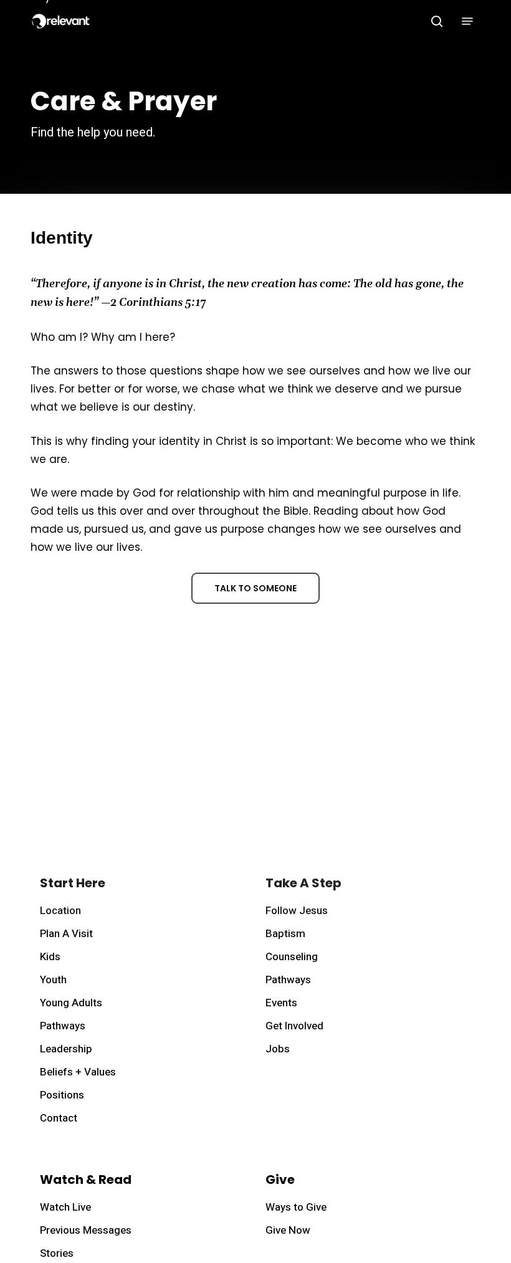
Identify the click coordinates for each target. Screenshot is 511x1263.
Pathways (62, 1026)
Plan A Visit (66, 933)
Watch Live (65, 1207)
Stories (57, 1253)
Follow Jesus (296, 910)
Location (60, 910)
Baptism (285, 933)
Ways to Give (296, 1207)
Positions (62, 1095)
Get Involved (294, 1026)
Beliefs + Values (78, 1072)
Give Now (287, 1230)
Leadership (66, 1049)
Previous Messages (85, 1230)
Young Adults (71, 1003)
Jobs (277, 1049)
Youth (53, 980)
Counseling (291, 957)
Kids (50, 957)
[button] (467, 21)
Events (281, 1003)
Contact (58, 1118)
